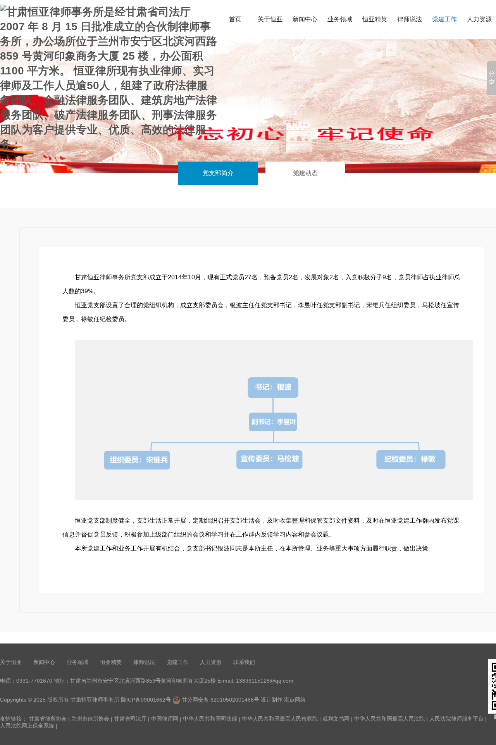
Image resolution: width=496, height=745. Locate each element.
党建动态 (305, 173)
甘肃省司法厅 (130, 719)
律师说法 (409, 19)
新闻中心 (305, 19)
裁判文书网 (336, 719)
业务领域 (339, 19)
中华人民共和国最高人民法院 (389, 719)
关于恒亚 (270, 19)
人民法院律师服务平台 (456, 719)
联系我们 (244, 662)
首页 (235, 19)
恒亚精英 (374, 19)
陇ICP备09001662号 (146, 700)
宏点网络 (295, 700)
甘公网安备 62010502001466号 (219, 700)
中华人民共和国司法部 (210, 719)
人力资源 (211, 662)
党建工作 (444, 19)
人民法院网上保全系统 (27, 726)
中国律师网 (164, 719)
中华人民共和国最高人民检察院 (280, 719)
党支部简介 (218, 173)
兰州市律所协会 (90, 719)
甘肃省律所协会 (48, 719)
